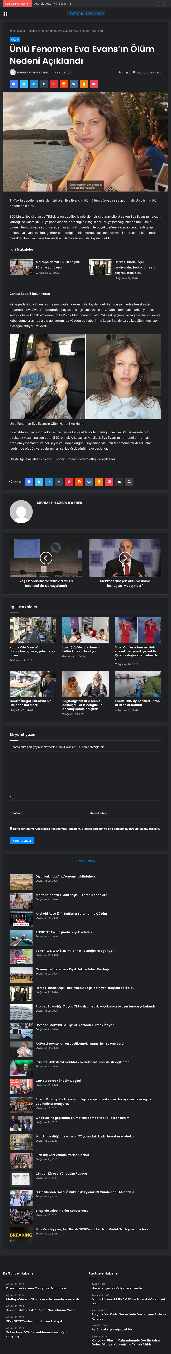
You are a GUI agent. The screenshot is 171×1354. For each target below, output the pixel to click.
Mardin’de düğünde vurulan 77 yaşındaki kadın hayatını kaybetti (85, 1136)
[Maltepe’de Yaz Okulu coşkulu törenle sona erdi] (21, 267)
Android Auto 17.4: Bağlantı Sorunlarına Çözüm (64, 3)
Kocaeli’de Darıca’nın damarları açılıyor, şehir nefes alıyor (32, 651)
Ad (12, 797)
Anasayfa (18, 30)
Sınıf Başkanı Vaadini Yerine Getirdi (62, 1155)
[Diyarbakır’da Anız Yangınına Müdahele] (21, 882)
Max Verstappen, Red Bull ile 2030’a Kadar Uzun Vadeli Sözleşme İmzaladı (92, 1229)
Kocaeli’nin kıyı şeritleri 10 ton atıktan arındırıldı (137, 703)
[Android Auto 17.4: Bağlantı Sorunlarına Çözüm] (21, 919)
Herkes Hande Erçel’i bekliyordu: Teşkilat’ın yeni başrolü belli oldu (135, 267)
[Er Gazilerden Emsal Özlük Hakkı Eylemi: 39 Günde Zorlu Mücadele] (21, 1198)
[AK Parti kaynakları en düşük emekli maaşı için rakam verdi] (21, 1049)
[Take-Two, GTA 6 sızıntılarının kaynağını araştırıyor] (21, 956)
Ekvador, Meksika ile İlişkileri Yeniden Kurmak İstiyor (75, 1025)
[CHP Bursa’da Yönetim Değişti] (21, 1086)
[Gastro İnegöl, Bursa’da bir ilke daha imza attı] (33, 684)
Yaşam (31, 30)
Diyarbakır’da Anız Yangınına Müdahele (66, 876)
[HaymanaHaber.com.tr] (85, 13)
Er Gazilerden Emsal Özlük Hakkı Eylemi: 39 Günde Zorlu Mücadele (85, 1192)
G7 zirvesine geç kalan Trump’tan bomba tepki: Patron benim (83, 1118)
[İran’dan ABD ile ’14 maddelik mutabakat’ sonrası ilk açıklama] (21, 1068)
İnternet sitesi (98, 813)
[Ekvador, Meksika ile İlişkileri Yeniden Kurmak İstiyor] (21, 1031)
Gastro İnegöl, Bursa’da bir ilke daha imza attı (30, 703)
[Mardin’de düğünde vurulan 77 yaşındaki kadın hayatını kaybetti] (21, 1142)
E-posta (16, 813)
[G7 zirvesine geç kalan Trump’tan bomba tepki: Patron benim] (21, 1123)
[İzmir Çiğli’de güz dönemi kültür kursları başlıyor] (85, 630)
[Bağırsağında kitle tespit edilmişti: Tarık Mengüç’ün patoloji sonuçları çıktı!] (85, 684)
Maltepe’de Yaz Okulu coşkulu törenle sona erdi (72, 895)
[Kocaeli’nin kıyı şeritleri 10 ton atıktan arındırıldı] (138, 684)
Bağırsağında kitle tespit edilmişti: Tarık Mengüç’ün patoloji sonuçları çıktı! (82, 705)
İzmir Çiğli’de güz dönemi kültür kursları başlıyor (81, 649)
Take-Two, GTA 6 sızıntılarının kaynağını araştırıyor (75, 951)
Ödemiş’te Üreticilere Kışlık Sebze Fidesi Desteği (72, 969)
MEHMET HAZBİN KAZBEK (33, 72)
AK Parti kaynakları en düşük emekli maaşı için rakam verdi (80, 1043)
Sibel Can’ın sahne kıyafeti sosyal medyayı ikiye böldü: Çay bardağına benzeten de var (136, 653)
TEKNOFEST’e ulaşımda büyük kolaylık (64, 932)
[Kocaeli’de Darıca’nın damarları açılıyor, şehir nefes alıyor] (33, 630)
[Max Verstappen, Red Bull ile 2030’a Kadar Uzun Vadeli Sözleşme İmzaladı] (21, 1235)
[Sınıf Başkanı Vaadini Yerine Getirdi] (21, 1161)
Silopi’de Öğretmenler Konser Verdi (62, 1211)
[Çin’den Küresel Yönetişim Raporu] (21, 1179)
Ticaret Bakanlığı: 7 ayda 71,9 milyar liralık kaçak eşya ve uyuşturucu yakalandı (95, 1006)
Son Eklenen (85, 861)
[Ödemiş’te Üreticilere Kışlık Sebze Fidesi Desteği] (21, 975)
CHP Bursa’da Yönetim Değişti (58, 1081)
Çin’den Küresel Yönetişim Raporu (61, 1173)
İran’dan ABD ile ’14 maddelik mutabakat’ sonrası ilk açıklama (83, 1062)
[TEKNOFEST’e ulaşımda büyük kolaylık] (21, 938)
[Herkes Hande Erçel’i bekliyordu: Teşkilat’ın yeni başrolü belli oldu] (100, 267)
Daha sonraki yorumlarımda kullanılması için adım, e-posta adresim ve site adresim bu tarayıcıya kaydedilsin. (86, 828)
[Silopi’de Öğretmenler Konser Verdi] (21, 1216)
